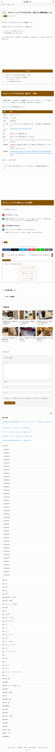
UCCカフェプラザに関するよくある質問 (16, 77)
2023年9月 (6, 554)
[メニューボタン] (1, 1)
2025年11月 (7, 480)
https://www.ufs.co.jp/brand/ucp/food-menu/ (21, 128)
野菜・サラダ (7, 733)
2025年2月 (6, 503)
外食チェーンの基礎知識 (17, 747)
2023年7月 (6, 561)
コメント (6, 362)
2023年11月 (7, 548)
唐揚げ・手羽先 (8, 692)
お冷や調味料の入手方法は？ (15, 81)
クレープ (6, 631)
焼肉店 (6, 726)
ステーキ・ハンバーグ (10, 644)
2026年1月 (6, 473)
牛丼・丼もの (7, 729)
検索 (51, 413)
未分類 (6, 712)
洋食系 (6, 719)
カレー (6, 627)
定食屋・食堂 (7, 699)
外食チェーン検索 (27, 747)
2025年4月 (6, 497)
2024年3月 (6, 534)
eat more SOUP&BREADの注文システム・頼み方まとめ (16, 440)
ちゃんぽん (7, 614)
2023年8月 (6, 558)
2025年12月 (7, 476)
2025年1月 (6, 507)
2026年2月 (6, 469)
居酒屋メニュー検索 (37, 747)
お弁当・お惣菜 (8, 600)
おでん (6, 590)
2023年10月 (7, 551)
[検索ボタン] (53, 1)
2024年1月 (6, 541)
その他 (6, 607)
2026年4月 (6, 463)
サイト (5, 392)
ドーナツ (6, 648)
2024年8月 (6, 524)
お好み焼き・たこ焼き (10, 597)
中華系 (6, 682)
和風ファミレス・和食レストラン (12, 685)
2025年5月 (6, 493)
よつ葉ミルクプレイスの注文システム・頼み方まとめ (16, 427)
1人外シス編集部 (10, 296)
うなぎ (6, 587)
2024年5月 (6, 531)
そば (5, 610)
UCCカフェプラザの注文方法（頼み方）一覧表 (18, 75)
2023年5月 (6, 568)
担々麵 (6, 709)
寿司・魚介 (7, 702)
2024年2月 (6, 537)
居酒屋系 (6, 706)
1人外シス (28, 2)
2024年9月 (6, 520)
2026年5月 (6, 459)
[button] (6, 249)
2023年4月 (6, 571)
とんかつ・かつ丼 (8, 617)
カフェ (5, 242)
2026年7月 (6, 452)
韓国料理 (6, 736)
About (9, 747)
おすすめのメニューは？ (14, 79)
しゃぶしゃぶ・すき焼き (10, 604)
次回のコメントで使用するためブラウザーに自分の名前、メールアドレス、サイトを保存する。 (27, 398)
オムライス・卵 (8, 621)
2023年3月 (6, 575)
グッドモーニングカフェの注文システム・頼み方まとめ (16, 432)
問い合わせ (44, 747)
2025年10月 (7, 483)
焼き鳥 (6, 722)
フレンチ (6, 668)
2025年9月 (6, 486)
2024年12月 (7, 510)
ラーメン (6, 675)
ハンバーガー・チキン (10, 651)
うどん (6, 583)
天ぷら (6, 695)
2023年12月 (7, 544)
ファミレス (7, 665)
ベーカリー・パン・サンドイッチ (12, 672)
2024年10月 (7, 517)
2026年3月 (6, 466)
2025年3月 (6, 500)
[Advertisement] (27, 55)
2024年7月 (6, 527)
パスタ (6, 658)
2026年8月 (6, 449)
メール (6, 387)
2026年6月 (6, 456)
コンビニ (6, 638)
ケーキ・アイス (8, 634)
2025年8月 (6, 490)
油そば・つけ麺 (8, 716)
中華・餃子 (7, 678)
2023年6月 (6, 564)
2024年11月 (7, 514)
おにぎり (6, 593)
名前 (5, 381)
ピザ (5, 661)
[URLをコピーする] (49, 249)
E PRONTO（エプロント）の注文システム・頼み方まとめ (17, 436)
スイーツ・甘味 (8, 641)
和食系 (6, 689)
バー (5, 655)
